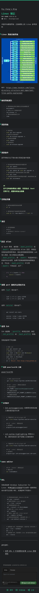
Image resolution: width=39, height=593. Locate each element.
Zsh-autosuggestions (14, 408)
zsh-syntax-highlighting (16, 434)
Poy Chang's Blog (9, 9)
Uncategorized (14, 19)
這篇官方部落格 (16, 488)
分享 (32, 590)
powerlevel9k (7, 372)
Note (5, 19)
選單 (11, 590)
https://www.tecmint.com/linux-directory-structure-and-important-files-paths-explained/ (18, 90)
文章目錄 (21, 590)
